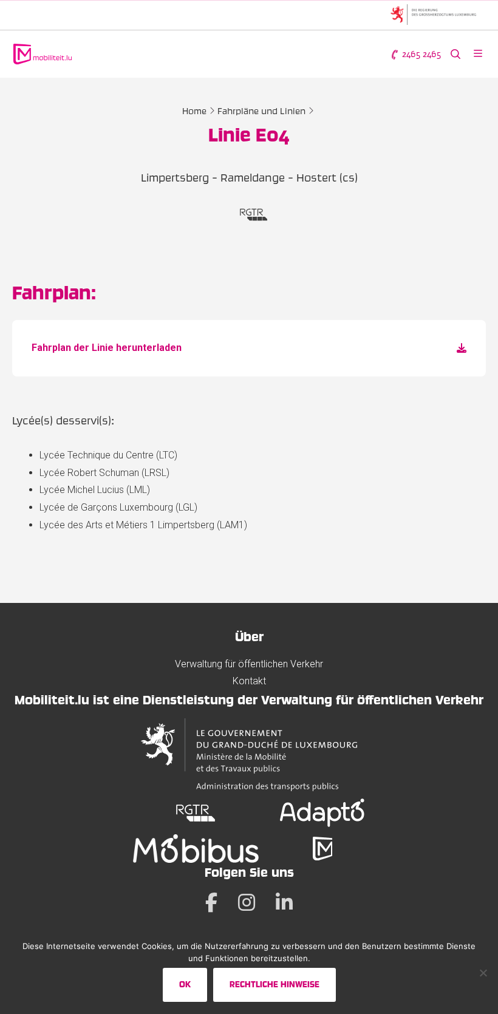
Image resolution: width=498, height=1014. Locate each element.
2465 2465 (420, 54)
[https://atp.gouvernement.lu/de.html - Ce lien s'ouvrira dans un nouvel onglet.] (248, 754)
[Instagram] (246, 902)
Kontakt (249, 681)
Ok (185, 984)
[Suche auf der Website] (455, 54)
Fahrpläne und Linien (261, 111)
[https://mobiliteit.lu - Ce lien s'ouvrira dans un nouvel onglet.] (322, 848)
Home (194, 111)
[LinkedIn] (284, 902)
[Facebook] (211, 902)
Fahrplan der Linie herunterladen (107, 347)
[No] (483, 973)
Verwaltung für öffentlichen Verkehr (249, 664)
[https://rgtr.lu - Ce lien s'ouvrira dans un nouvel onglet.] (196, 812)
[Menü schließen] (478, 54)
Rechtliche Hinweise (274, 984)
